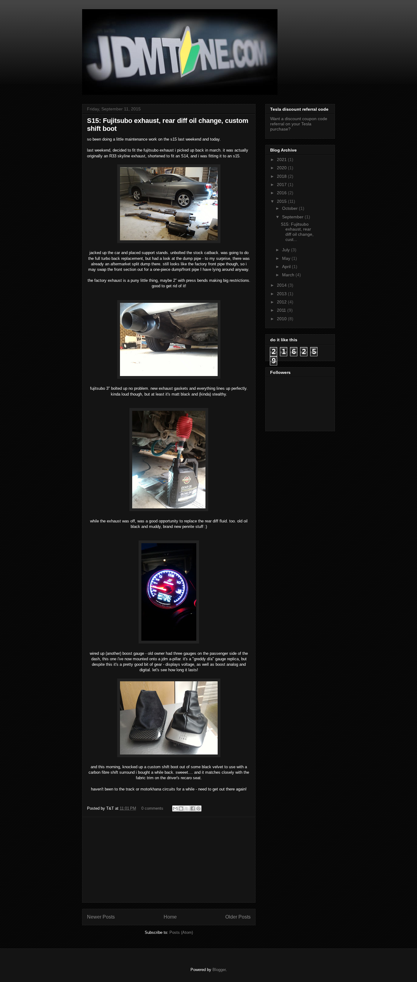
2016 (282, 192)
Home (170, 916)
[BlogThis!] (181, 808)
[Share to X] (187, 808)
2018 (282, 176)
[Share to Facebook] (193, 808)
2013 (282, 293)
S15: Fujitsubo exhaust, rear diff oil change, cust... (297, 232)
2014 (282, 285)
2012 (282, 301)
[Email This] (175, 808)
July (286, 249)
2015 (282, 201)
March (289, 274)
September (293, 216)
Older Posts (238, 916)
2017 (282, 184)
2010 (282, 318)
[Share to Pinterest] (198, 808)
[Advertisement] (169, 860)
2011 (282, 310)
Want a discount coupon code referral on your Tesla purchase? (298, 123)
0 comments (152, 808)
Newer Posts (101, 916)
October (290, 208)
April (287, 266)
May (287, 258)
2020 (282, 167)
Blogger (219, 969)
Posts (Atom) (181, 932)
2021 (282, 159)
